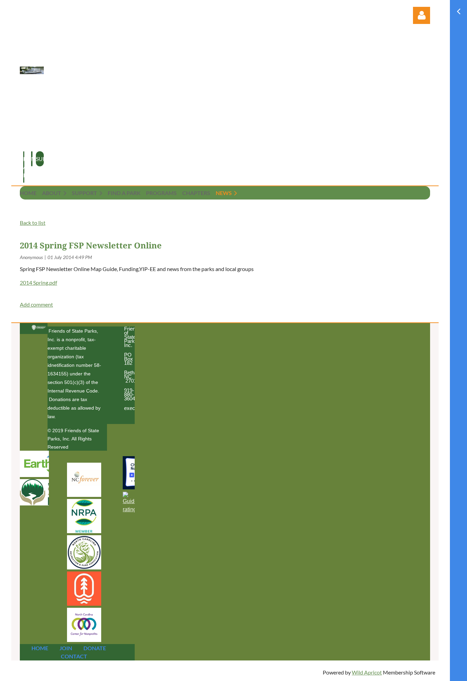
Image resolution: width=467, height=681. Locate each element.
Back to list (32, 222)
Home (39, 648)
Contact (74, 656)
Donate (94, 648)
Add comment (36, 304)
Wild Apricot (367, 672)
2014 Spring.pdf (38, 282)
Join (65, 648)
